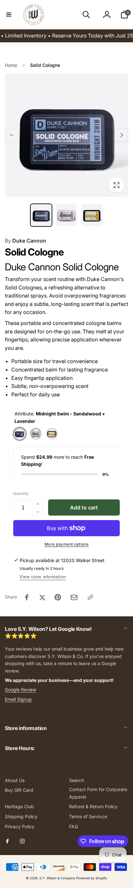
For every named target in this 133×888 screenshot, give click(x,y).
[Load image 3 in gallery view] (91, 215)
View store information (43, 576)
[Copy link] (90, 597)
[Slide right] (121, 135)
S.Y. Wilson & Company (57, 878)
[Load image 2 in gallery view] (66, 215)
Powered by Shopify (91, 878)
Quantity (21, 493)
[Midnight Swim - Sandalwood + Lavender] (20, 434)
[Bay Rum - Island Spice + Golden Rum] (52, 434)
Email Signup (18, 699)
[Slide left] (11, 135)
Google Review (20, 689)
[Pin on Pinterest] (58, 597)
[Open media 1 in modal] (66, 135)
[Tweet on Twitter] (42, 597)
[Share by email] (74, 597)
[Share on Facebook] (27, 597)
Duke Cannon (25, 240)
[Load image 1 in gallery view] (41, 215)
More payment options (67, 544)
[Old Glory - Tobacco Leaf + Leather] (36, 434)
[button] (9, 14)
